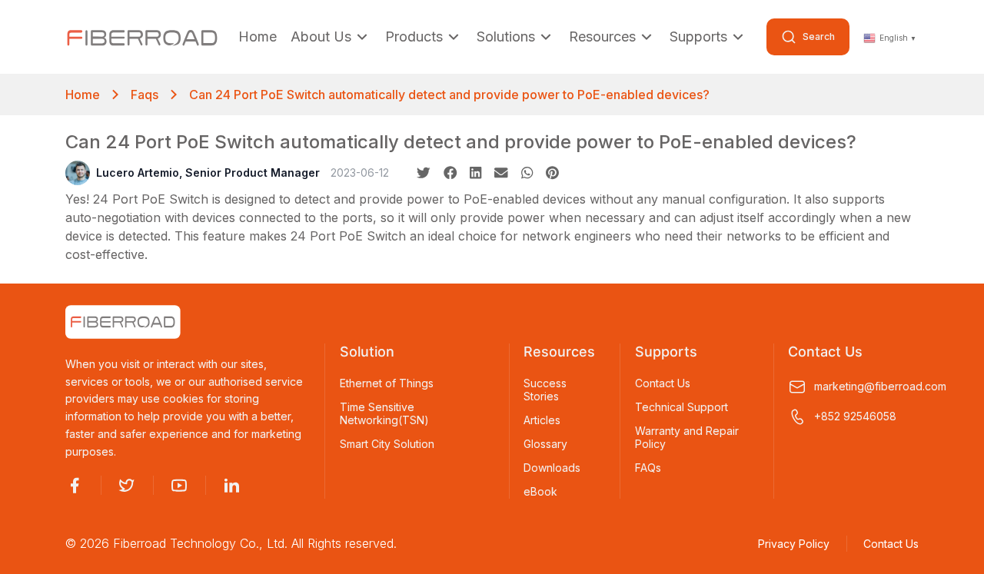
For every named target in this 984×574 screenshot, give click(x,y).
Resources (602, 36)
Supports (698, 36)
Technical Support (681, 407)
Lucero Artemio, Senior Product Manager (208, 172)
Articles (542, 420)
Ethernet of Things (387, 383)
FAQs (648, 468)
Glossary (545, 444)
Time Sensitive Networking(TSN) (384, 413)
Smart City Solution (387, 444)
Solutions (506, 36)
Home (257, 36)
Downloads (552, 468)
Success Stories (545, 390)
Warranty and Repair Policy (687, 437)
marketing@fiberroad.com (866, 386)
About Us (321, 36)
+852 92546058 (855, 416)
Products (414, 36)
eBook (540, 492)
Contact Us (662, 383)
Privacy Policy (793, 543)
